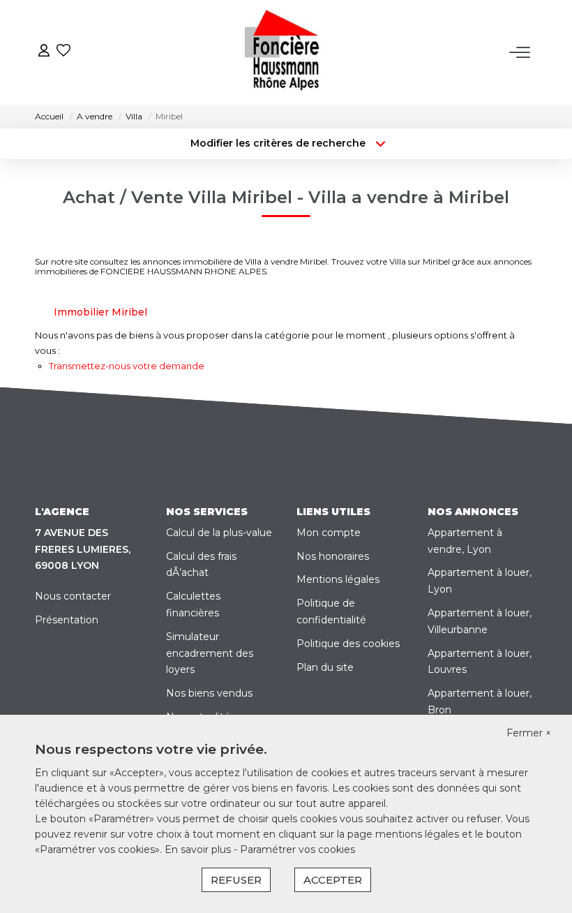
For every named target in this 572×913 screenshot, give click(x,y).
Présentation (66, 620)
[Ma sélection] (63, 52)
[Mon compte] (44, 52)
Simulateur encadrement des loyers (209, 653)
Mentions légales (337, 579)
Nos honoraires (332, 556)
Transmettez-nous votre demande (126, 365)
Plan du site (325, 667)
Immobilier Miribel (100, 312)
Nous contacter (73, 596)
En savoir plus (199, 849)
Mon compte (328, 532)
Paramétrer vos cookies (297, 849)
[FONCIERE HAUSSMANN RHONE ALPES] (290, 52)
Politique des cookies (348, 643)
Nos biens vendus (209, 693)
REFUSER (236, 879)
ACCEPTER (332, 879)
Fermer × (528, 733)
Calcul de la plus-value (219, 532)
